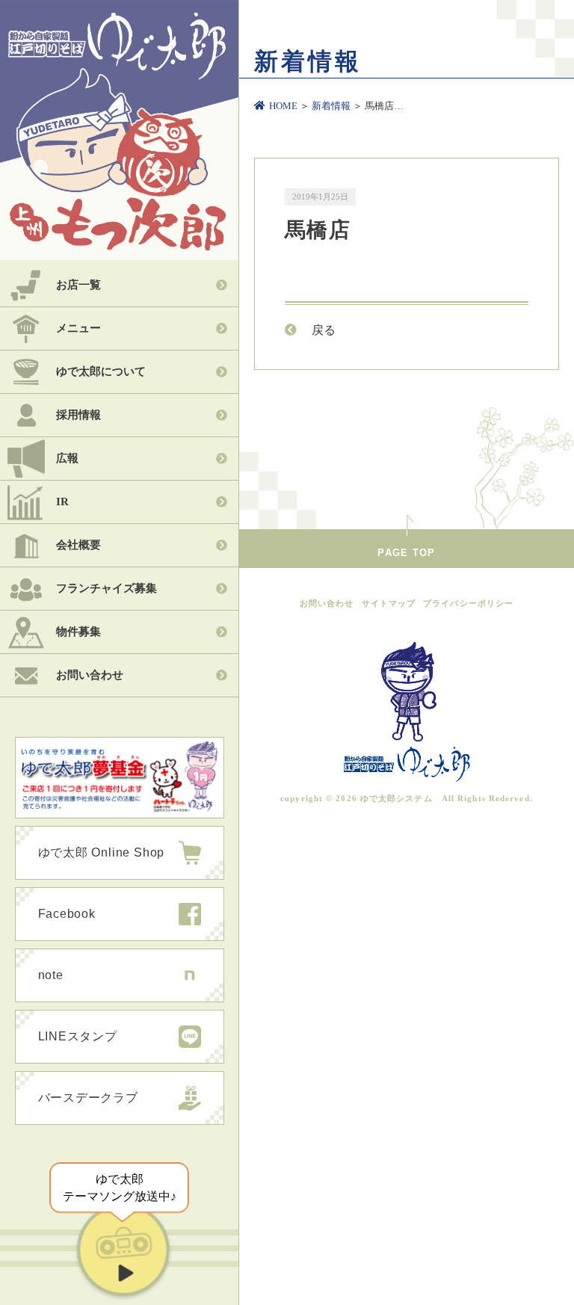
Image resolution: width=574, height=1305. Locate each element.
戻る (324, 330)
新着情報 (331, 105)
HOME (283, 105)
